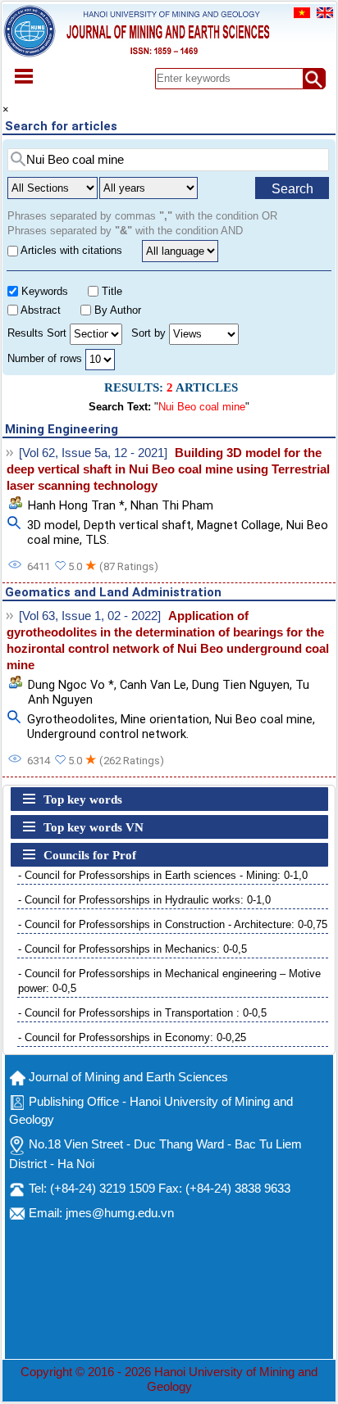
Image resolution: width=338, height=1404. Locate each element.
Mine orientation (165, 719)
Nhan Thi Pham (171, 505)
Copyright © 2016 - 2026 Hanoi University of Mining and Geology (169, 1379)
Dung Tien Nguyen (241, 684)
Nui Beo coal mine (264, 719)
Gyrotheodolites (71, 719)
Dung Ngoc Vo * (71, 684)
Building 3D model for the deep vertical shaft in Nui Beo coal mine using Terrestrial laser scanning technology (168, 469)
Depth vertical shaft (137, 525)
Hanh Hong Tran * (76, 505)
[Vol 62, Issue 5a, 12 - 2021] (93, 453)
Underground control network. (108, 734)
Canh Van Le (153, 684)
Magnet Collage (239, 525)
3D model (52, 525)
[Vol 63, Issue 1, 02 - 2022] (90, 616)
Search (292, 189)
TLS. (97, 539)
